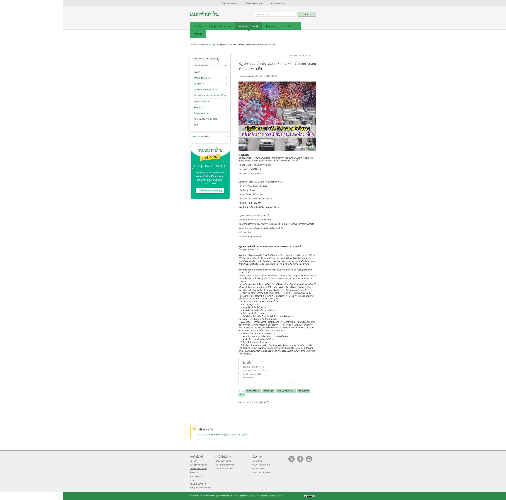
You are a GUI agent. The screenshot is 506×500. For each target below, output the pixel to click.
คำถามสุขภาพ (290, 26)
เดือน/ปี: (246, 374)
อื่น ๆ (251, 378)
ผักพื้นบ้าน (236, 434)
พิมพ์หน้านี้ (264, 402)
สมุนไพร (245, 434)
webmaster (250, 76)
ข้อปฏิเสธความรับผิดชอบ (200, 488)
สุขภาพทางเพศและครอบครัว (206, 89)
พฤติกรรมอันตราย (201, 101)
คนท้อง (210, 434)
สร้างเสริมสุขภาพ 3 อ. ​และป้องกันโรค (210, 95)
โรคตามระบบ (268, 391)
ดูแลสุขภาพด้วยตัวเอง (220, 26)
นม (199, 434)
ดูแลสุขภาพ (199, 84)
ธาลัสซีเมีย (218, 434)
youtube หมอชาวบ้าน (309, 459)
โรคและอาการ (303, 391)
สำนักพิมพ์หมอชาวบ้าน (254, 3)
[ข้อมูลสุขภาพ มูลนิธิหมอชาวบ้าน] (204, 15)
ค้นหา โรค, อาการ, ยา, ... (267, 14)
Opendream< (277, 496)
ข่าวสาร (198, 34)
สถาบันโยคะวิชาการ (224, 468)
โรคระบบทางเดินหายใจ (286, 391)
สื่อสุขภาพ (270, 26)
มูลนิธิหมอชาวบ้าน (277, 3)
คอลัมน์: (246, 378)
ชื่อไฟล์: (246, 367)
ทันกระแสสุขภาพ (253, 391)
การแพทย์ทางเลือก (202, 78)
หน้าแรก (197, 26)
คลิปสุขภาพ (257, 461)
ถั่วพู (204, 434)
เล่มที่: (262, 371)
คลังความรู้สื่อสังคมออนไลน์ (205, 119)
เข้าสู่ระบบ (312, 3)
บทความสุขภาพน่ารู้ (248, 26)
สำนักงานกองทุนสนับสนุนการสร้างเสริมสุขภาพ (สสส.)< (219, 496)
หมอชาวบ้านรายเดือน (261, 465)
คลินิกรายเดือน (258, 468)
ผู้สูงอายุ (227, 434)
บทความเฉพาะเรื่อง (201, 136)
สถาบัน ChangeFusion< (251, 496)
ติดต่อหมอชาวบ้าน (198, 484)
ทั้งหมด (197, 72)
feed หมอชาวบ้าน (291, 459)
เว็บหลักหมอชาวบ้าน (229, 3)
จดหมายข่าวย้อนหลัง (261, 472)
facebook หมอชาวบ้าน (300, 459)
